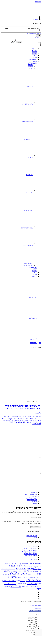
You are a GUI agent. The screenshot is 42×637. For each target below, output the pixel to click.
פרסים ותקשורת (32, 500)
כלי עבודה (25, 571)
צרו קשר (34, 276)
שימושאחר (25, 586)
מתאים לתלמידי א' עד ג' (29, 548)
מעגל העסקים (33, 59)
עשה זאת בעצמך (9, 580)
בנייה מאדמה (32, 566)
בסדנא (26, 566)
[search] (31, 42)
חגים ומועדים (33, 559)
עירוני (18, 581)
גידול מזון (21, 565)
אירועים (34, 54)
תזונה (39, 589)
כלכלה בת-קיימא (17, 571)
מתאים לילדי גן (32, 546)
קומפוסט (20, 583)
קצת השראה (32, 586)
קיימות (38, 586)
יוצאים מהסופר (4, 568)
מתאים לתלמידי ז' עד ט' (29, 552)
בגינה (16, 563)
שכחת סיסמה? (36, 33)
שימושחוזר (15, 586)
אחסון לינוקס (33, 537)
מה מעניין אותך (32, 63)
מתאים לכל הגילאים (31, 555)
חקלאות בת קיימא (21, 569)
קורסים (35, 61)
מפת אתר (34, 503)
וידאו (31, 569)
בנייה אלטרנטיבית (8, 563)
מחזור (35, 574)
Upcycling (38, 563)
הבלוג (35, 55)
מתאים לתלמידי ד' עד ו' (30, 550)
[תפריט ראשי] (40, 44)
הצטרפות (29, 33)
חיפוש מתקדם (28, 265)
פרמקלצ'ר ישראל (32, 536)
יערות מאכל (34, 571)
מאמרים (34, 50)
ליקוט (12, 571)
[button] (35, 611)
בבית (20, 563)
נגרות (22, 580)
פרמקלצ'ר (32, 583)
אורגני (34, 563)
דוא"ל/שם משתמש (34, 28)
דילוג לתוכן (38, 2)
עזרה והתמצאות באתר (30, 494)
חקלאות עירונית (11, 568)
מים (33, 574)
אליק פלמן (38, 413)
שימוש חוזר (6, 586)
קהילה (25, 583)
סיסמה (6, 28)
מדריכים (34, 48)
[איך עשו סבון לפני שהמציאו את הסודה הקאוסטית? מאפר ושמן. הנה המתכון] (25, 382)
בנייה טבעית (38, 566)
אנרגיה (29, 563)
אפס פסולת (24, 563)
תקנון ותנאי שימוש (31, 498)
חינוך (28, 569)
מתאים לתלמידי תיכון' (30, 554)
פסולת (39, 584)
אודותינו (34, 57)
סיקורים (34, 52)
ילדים (40, 571)
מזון (8, 571)
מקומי (29, 574)
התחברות (38, 605)
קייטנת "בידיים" (10, 583)
